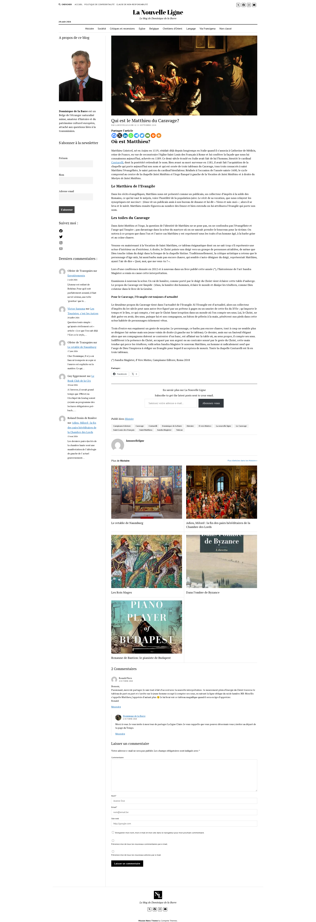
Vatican (179, 430)
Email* (114, 807)
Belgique (154, 28)
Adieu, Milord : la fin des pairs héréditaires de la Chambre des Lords (81, 427)
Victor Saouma (76, 308)
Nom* (113, 796)
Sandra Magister (164, 430)
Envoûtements (76, 275)
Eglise (142, 28)
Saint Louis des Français (123, 430)
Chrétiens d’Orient (172, 28)
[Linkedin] (125, 135)
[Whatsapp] (130, 135)
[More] (158, 135)
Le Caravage (241, 426)
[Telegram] (136, 135)
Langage (191, 28)
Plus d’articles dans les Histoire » (242, 460)
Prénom (63, 158)
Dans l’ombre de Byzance (203, 592)
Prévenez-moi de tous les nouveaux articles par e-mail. (136, 855)
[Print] (153, 135)
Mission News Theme (148, 920)
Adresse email (66, 191)
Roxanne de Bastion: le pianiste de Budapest (141, 658)
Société (102, 28)
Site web (115, 818)
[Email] (147, 135)
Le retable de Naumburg (81, 347)
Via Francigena (207, 28)
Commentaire (117, 757)
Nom (61, 174)
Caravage (140, 426)
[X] (119, 135)
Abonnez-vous (211, 403)
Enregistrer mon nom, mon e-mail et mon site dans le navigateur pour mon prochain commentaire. (159, 832)
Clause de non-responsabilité (132, 4)
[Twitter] (142, 135)
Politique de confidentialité (99, 4)
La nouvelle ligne (223, 426)
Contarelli (117, 162)
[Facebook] (114, 135)
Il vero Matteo (205, 426)
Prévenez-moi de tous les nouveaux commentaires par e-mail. (139, 844)
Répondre (116, 706)
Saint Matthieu (145, 430)
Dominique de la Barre (172, 426)
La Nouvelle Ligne (158, 12)
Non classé (225, 28)
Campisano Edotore (122, 426)
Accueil (78, 4)
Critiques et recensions (122, 28)
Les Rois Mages (121, 592)
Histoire (89, 28)
